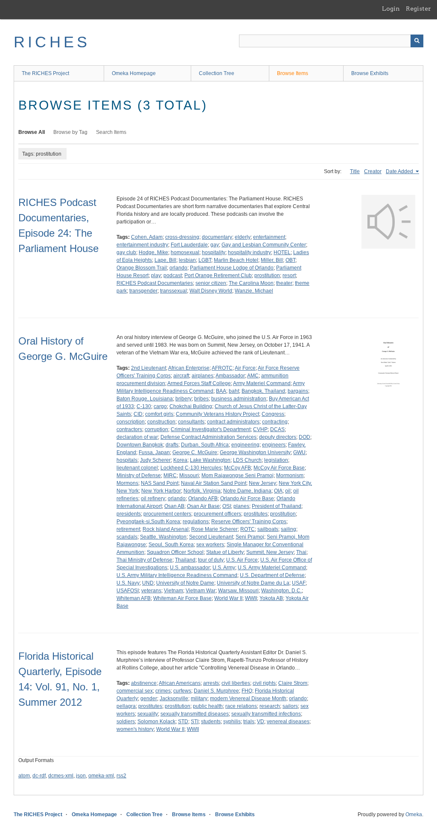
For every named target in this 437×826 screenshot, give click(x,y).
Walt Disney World (210, 291)
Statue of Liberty (225, 552)
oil (288, 491)
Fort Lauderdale (189, 245)
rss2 (121, 776)
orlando (178, 268)
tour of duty (211, 560)
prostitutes (256, 514)
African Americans (180, 683)
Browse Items (292, 73)
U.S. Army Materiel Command (272, 568)
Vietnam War (201, 591)
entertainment (269, 237)
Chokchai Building (190, 406)
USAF (299, 583)
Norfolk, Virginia (202, 491)
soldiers (126, 722)
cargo (160, 406)
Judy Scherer (155, 460)
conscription (131, 422)
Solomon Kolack (156, 722)
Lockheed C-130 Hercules (190, 468)
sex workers (210, 545)
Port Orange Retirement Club (218, 275)
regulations (196, 522)
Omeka (413, 814)
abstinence (144, 683)
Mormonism (289, 475)
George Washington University (255, 452)
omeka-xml (101, 776)
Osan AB (174, 506)
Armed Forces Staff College (199, 383)
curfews (182, 691)
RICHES (52, 42)
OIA (278, 491)
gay (214, 245)
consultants (191, 422)
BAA (221, 391)
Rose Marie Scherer (214, 529)
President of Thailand (276, 506)
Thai (301, 552)
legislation (276, 460)
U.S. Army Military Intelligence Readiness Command (177, 575)
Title (355, 171)
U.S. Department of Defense (272, 575)
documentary (217, 237)
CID (138, 414)
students (211, 722)
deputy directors (277, 437)
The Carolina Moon (251, 283)
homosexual (185, 252)
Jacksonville (174, 698)
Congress (273, 414)
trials (248, 722)
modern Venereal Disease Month (248, 698)
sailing (288, 529)
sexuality (147, 714)
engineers (274, 445)
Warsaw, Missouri (238, 591)
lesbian (187, 260)
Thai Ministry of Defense (144, 560)
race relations (241, 706)
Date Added (400, 171)
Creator (373, 171)
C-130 (144, 406)
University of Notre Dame (185, 583)
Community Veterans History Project (217, 414)
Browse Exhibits (369, 73)
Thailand (185, 560)
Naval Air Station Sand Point (213, 483)
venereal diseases (288, 722)
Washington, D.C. (281, 591)
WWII (251, 598)
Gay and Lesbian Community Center (263, 245)
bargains (298, 391)
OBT (290, 260)
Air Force (245, 368)
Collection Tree (216, 73)
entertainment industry (142, 245)
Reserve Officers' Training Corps (248, 522)
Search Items (111, 132)
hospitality (213, 252)
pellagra (126, 706)
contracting (275, 422)
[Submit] (417, 41)
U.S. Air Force (242, 560)
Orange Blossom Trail (142, 268)
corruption (156, 429)
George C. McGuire (194, 452)
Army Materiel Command (262, 383)
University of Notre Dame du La (253, 583)
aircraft (181, 376)
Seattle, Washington (163, 537)
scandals (127, 537)
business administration (238, 399)
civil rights (264, 683)
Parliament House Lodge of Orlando (232, 268)
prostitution (267, 275)
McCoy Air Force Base (279, 468)
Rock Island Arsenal (166, 529)
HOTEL (282, 252)
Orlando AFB (203, 498)
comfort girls (159, 414)
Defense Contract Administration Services (208, 437)
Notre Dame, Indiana (247, 491)
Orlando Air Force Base (247, 498)
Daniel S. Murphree (216, 691)
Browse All (31, 132)
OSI (226, 506)
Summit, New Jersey (270, 552)
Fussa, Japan (154, 452)
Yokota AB (271, 598)
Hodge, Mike (153, 252)
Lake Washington (210, 460)
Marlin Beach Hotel (236, 260)
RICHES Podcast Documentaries (155, 283)
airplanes (202, 376)
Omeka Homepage (134, 73)
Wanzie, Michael (254, 291)
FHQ (247, 691)
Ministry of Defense (139, 475)
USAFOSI (128, 591)
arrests (211, 683)
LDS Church (247, 460)
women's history (135, 729)
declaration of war (137, 437)
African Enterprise (189, 368)
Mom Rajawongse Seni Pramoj (237, 475)
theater (284, 283)
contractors (129, 429)
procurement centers (167, 514)
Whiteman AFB (134, 598)
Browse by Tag (70, 132)
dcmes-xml (60, 776)
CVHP (260, 429)
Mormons (127, 483)
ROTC (247, 529)
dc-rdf (39, 776)
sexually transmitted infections (266, 714)
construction (161, 422)
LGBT (204, 260)
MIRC (170, 475)
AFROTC (222, 368)
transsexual (173, 291)
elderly (243, 237)
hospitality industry (249, 252)
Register (418, 8)
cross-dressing (182, 237)
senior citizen (210, 283)
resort (289, 275)
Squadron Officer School (175, 552)
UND (148, 583)
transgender (143, 291)
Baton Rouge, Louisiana (145, 399)
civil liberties (235, 683)
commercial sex (135, 691)
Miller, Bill (272, 260)
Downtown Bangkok (140, 445)
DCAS (277, 429)
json (81, 776)
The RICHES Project (45, 73)
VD (260, 722)
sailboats (267, 529)
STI (194, 722)
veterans (151, 591)
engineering (245, 445)
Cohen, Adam (147, 237)
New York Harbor (161, 491)
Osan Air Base (203, 506)
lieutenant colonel (137, 468)
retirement (128, 529)
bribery (183, 399)
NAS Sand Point (159, 483)
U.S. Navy (128, 583)
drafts (172, 445)
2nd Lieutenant (148, 368)
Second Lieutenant (211, 537)
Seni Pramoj (250, 537)
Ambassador (230, 376)
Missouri (189, 475)
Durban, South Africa (205, 445)
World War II (228, 598)
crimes (163, 691)
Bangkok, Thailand (263, 391)
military (199, 698)
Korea (180, 460)
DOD (304, 437)
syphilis (232, 722)
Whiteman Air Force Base (182, 598)
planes (241, 506)
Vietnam (173, 591)
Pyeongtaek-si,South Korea (148, 522)
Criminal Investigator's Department (211, 429)
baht (234, 391)
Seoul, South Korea (171, 545)
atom (24, 776)
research (269, 706)
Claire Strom (292, 683)
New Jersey (262, 483)
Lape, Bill (165, 260)
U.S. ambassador (190, 568)
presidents (129, 514)
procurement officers (217, 514)
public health (208, 706)
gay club (126, 252)
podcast (172, 275)
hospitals (127, 460)
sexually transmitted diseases (194, 714)
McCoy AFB (237, 468)
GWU (299, 452)
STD (183, 722)
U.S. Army (224, 568)
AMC (253, 376)
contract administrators (233, 422)
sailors (290, 706)
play (156, 275)
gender (148, 698)
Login (391, 8)
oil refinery (153, 498)
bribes (201, 399)
